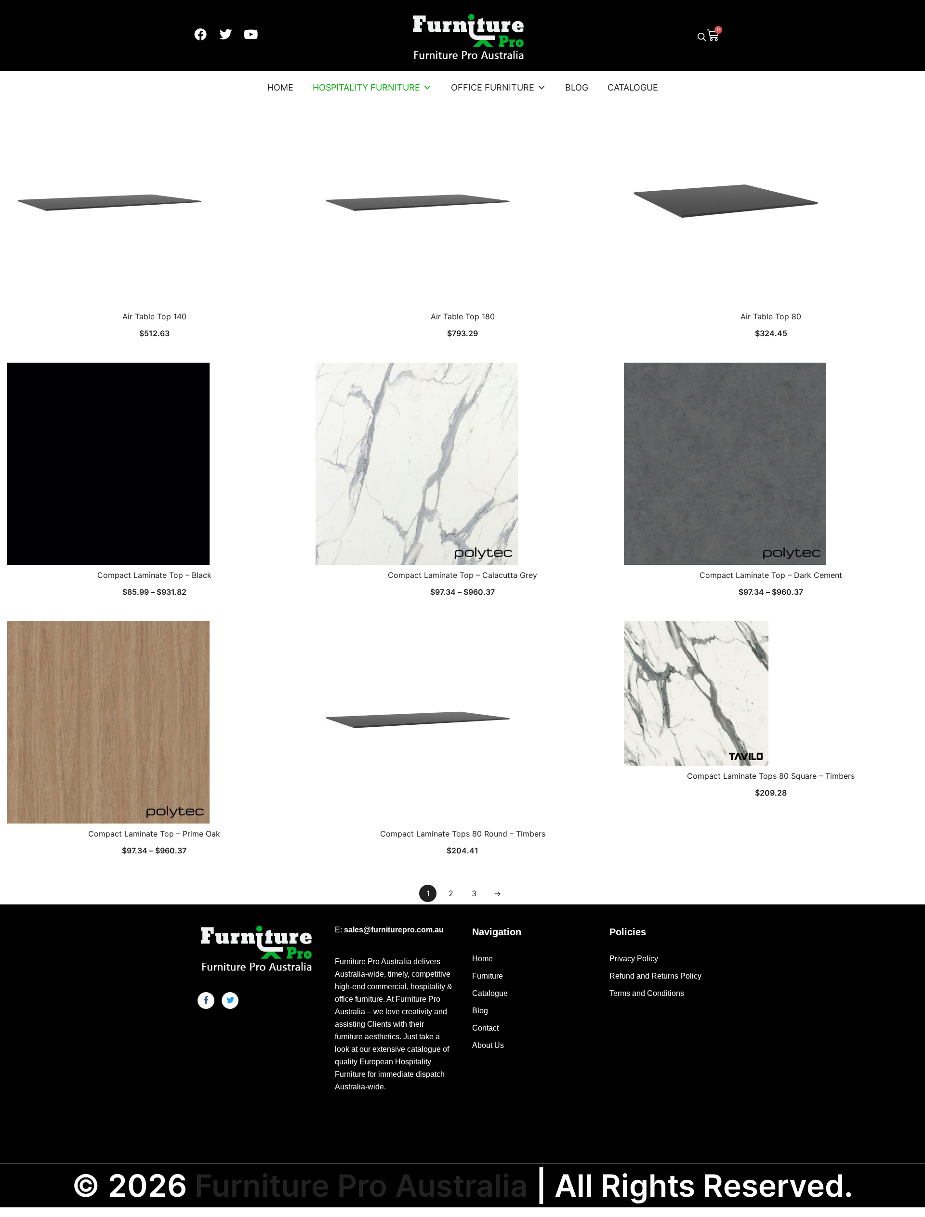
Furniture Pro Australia (361, 1185)
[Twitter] (225, 34)
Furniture (487, 976)
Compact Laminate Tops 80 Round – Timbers (462, 833)
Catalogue (633, 87)
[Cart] (712, 34)
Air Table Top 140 (154, 316)
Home (280, 87)
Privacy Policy (633, 959)
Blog (576, 87)
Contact (485, 1028)
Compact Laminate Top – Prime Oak (154, 833)
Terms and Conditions (646, 993)
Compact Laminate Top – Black (154, 575)
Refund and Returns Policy (655, 976)
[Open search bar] (702, 37)
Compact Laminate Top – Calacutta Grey (462, 575)
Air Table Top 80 (770, 316)
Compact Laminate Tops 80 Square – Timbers (771, 776)
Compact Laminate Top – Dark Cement (771, 575)
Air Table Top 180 (463, 316)
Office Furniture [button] (492, 87)
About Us (488, 1045)
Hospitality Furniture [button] (366, 87)
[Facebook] (200, 34)
